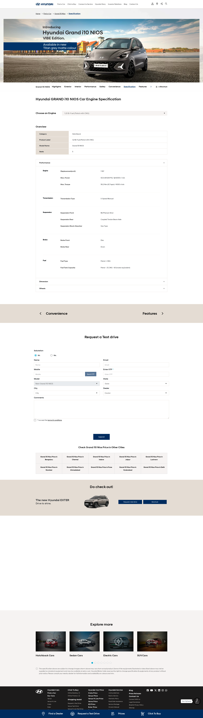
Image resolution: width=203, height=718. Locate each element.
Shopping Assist (75, 699)
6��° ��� (107, 663)
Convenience (114, 86)
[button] (97, 501)
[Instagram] (163, 690)
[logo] (39, 691)
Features (143, 86)
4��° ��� (101, 663)
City (35, 388)
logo (44, 4)
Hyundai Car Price (96, 690)
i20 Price (91, 704)
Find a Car (61, 4)
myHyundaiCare (114, 693)
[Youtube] (151, 690)
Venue (49, 698)
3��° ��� (98, 663)
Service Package (114, 704)
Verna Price (93, 701)
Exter (49, 707)
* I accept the (49, 420)
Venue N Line (51, 701)
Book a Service (113, 696)
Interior (78, 86)
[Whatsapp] (166, 690)
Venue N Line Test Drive (75, 709)
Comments (39, 398)
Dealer (106, 388)
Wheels (42, 288)
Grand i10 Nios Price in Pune (101, 467)
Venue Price (93, 696)
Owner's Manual (114, 707)
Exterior (67, 86)
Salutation (38, 350)
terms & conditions (55, 420)
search (166, 4)
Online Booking (73, 693)
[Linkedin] (159, 690)
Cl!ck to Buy (71, 4)
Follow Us (161, 4)
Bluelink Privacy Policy (136, 705)
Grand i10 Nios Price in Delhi (154, 467)
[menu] (152, 4)
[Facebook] (148, 690)
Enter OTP (108, 369)
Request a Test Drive (74, 703)
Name (36, 360)
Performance (90, 86)
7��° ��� (110, 663)
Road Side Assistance (116, 701)
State (105, 379)
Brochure (155, 502)
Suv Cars (51, 696)
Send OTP (90, 374)
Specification (130, 86)
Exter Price (92, 707)
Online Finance (73, 696)
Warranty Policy (114, 698)
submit (101, 437)
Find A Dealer (157, 4)
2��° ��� (95, 663)
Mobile (37, 369)
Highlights (56, 86)
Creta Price (93, 693)
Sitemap (131, 708)
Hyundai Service (116, 690)
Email (105, 360)
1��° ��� (92, 663)
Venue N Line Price (95, 699)
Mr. (39, 355)
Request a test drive (130, 502)
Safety (102, 86)
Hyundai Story (100, 4)
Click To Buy (73, 690)
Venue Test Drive (73, 706)
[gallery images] (51, 641)
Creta (49, 704)
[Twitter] (155, 690)
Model (36, 379)
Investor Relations (114, 4)
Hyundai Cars (53, 690)
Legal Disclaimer (134, 702)
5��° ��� (104, 663)
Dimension (43, 281)
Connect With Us (134, 699)
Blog (125, 4)
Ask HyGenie (186, 700)
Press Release (135, 693)
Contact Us (133, 4)
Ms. (55, 355)
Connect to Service (85, 4)
